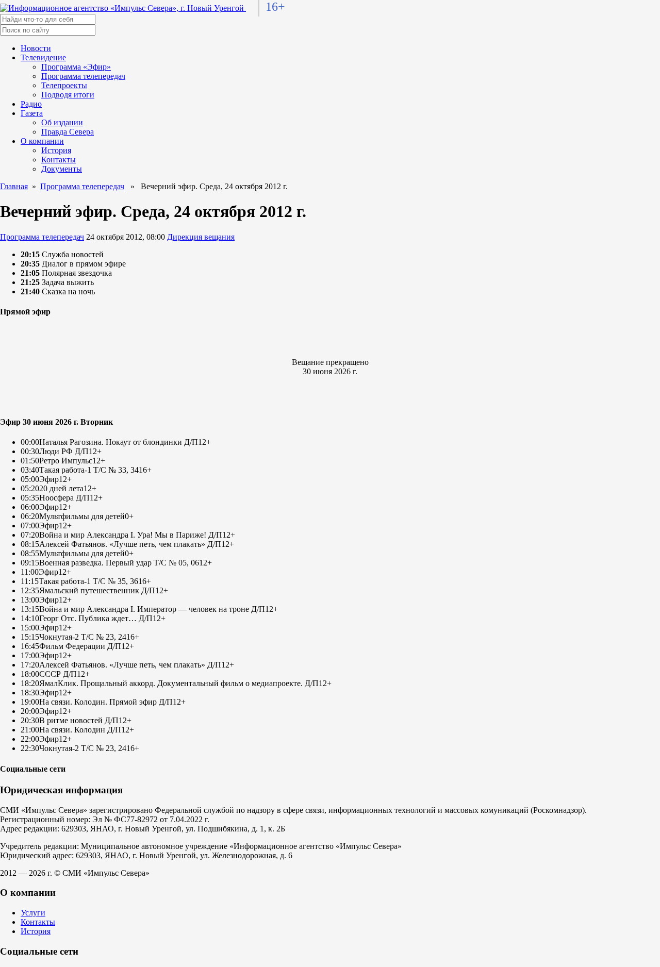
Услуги (33, 912)
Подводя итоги (67, 94)
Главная (14, 186)
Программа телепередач (83, 76)
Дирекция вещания (201, 236)
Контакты (58, 159)
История (56, 150)
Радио (31, 103)
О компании (42, 141)
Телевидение (43, 57)
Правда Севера (67, 131)
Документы (61, 168)
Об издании (62, 122)
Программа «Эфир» (76, 66)
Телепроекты (64, 85)
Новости (36, 48)
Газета (32, 113)
